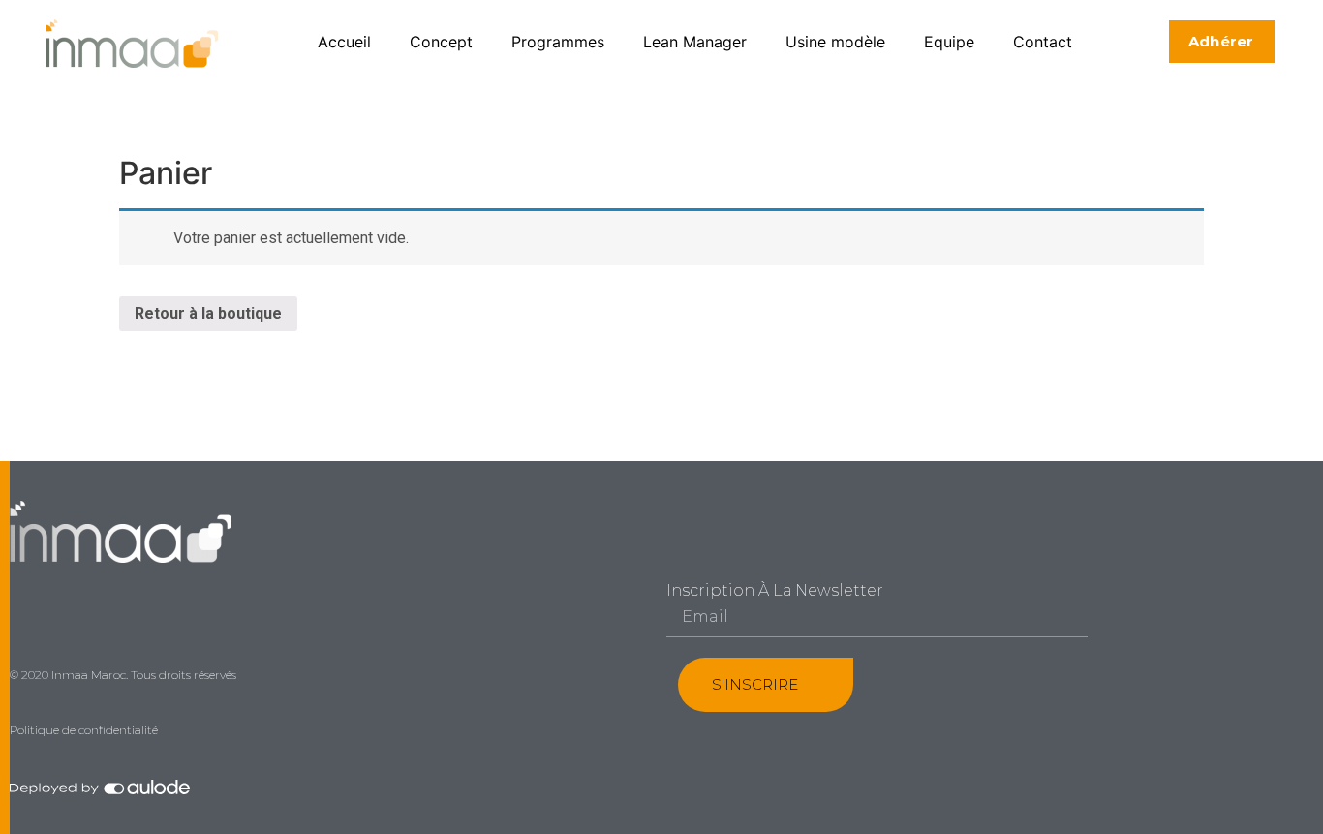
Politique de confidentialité (84, 730)
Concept (441, 41)
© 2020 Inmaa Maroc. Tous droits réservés (123, 674)
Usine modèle (835, 41)
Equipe (949, 41)
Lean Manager (695, 41)
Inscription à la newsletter (774, 591)
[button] (1222, 41)
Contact (1042, 41)
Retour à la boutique (208, 313)
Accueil (344, 41)
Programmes (557, 41)
